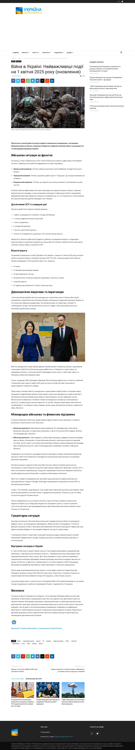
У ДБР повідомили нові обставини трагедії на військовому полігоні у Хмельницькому (73, 702)
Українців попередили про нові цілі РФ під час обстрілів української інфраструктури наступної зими (106, 97)
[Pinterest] (23, 81)
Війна (20, 58)
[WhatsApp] (28, 81)
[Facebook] (118, 1)
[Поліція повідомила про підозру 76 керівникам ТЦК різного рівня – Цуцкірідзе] (47, 690)
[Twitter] (122, 1)
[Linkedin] (52, 81)
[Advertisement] (85, 10)
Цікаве (69, 53)
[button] (121, 53)
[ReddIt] (47, 81)
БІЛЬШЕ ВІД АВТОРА (34, 679)
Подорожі (58, 53)
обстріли (73, 641)
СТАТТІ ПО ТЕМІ (17, 679)
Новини (16, 53)
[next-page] (49, 710)
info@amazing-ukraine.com (63, 737)
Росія (23, 643)
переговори (15, 643)
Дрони (38, 641)
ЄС (43, 641)
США (28, 643)
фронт (41, 643)
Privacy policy (45, 732)
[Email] (42, 81)
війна (19, 641)
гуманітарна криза (28, 641)
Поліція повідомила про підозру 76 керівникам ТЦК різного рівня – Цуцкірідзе (47, 702)
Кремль (49, 641)
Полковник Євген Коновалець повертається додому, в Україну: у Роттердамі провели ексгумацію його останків (105, 69)
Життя (35, 53)
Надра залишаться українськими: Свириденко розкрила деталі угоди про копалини (68, 670)
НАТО (67, 641)
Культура (45, 53)
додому (13, 58)
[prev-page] (46, 710)
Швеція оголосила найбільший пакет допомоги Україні (24, 670)
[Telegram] (33, 81)
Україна (25, 53)
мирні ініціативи (58, 641)
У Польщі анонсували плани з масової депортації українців (107, 107)
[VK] (37, 81)
